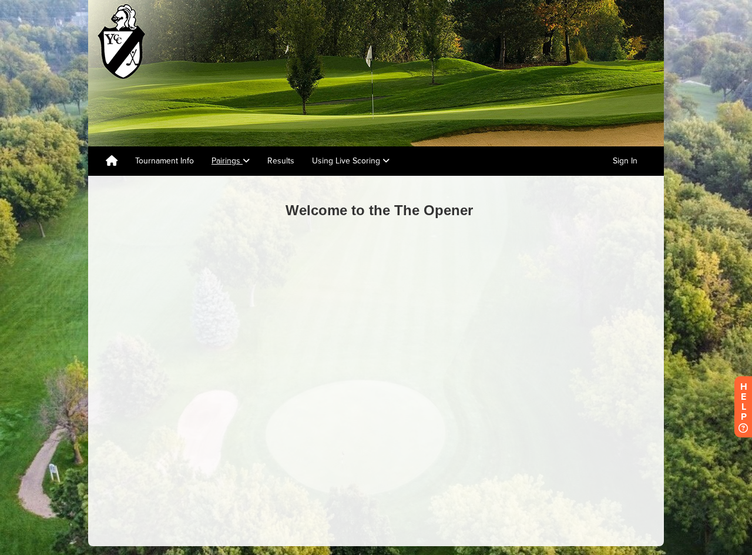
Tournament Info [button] (164, 161)
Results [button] (280, 161)
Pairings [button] (227, 161)
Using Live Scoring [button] (347, 161)
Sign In (625, 161)
